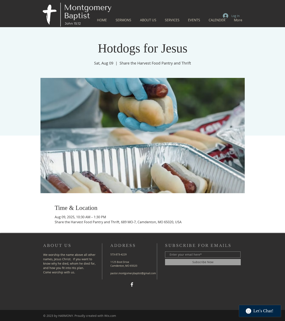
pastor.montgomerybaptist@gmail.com (133, 273)
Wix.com (110, 316)
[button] (123, 20)
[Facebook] (132, 284)
